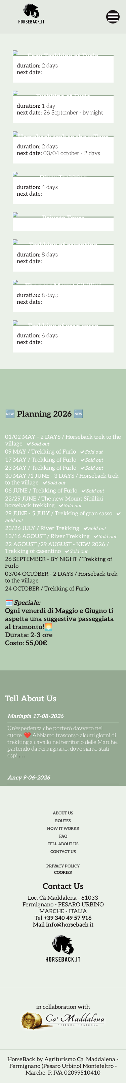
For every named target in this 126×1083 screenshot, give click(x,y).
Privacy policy (63, 866)
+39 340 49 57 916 (68, 918)
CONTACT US (63, 851)
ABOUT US (63, 813)
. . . (22, 755)
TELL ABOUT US (63, 844)
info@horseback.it (69, 925)
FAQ (63, 836)
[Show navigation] (113, 16)
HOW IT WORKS (63, 828)
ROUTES (63, 820)
